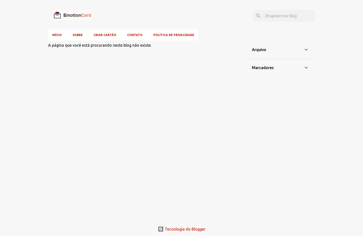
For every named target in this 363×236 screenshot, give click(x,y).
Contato (134, 35)
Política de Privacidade (173, 35)
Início (57, 35)
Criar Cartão (105, 35)
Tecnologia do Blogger (184, 229)
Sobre (78, 35)
